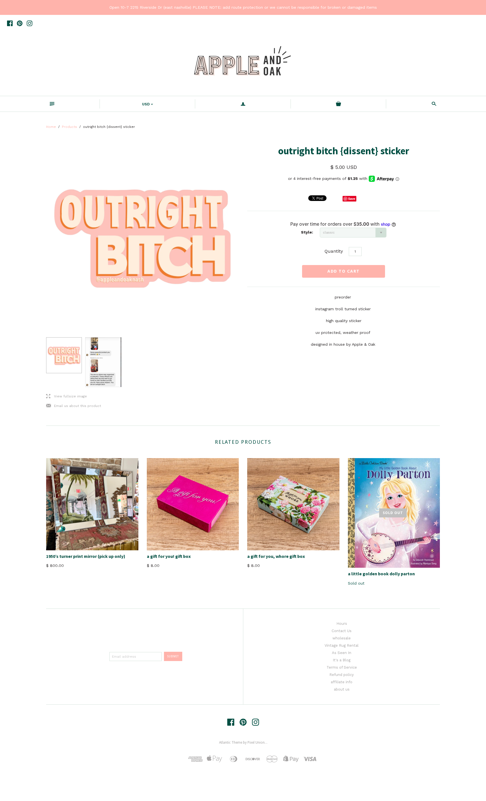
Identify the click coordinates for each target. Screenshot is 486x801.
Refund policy (341, 675)
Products (69, 127)
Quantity (334, 251)
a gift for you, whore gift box (276, 556)
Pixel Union (256, 743)
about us (342, 689)
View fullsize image (66, 396)
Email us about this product (73, 406)
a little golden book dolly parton (381, 573)
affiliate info (341, 682)
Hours (341, 623)
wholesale (341, 638)
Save (351, 198)
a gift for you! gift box (169, 556)
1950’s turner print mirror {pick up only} (85, 556)
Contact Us (342, 631)
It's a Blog (341, 660)
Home (51, 127)
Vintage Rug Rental (342, 645)
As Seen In (341, 653)
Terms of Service (342, 667)
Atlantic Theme (230, 743)
